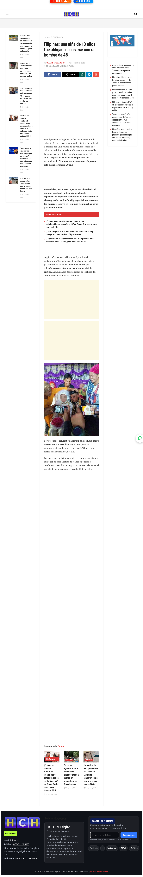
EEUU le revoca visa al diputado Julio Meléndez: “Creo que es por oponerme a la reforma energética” (26, 95)
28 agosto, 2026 (51, 794)
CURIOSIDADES (57, 37)
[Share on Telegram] (89, 74)
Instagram (112, 848)
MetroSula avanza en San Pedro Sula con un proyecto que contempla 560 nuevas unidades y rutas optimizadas (122, 134)
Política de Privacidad (99, 871)
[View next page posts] (74, 248)
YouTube (134, 848)
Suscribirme (128, 835)
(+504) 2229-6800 (21, 844)
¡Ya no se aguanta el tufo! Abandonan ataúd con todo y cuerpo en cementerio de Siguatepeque (71, 774)
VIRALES (70, 66)
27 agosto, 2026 (90, 788)
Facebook (93, 848)
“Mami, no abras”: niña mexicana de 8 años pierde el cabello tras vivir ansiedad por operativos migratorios (123, 119)
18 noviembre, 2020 (77, 63)
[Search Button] (135, 14)
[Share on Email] (96, 74)
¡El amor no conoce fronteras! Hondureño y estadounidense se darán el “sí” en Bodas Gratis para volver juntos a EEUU (72, 224)
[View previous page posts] (69, 248)
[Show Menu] (7, 14)
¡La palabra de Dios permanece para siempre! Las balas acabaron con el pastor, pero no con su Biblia (91, 774)
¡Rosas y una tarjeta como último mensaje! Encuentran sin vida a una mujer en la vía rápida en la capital (26, 43)
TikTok (123, 848)
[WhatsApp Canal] (140, 438)
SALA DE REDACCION (56, 63)
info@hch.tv (16, 840)
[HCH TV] (22, 822)
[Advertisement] (71, 22)
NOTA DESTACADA (50, 759)
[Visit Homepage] (71, 14)
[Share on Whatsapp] (82, 74)
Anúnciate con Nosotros (26, 858)
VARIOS (63, 66)
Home (46, 37)
